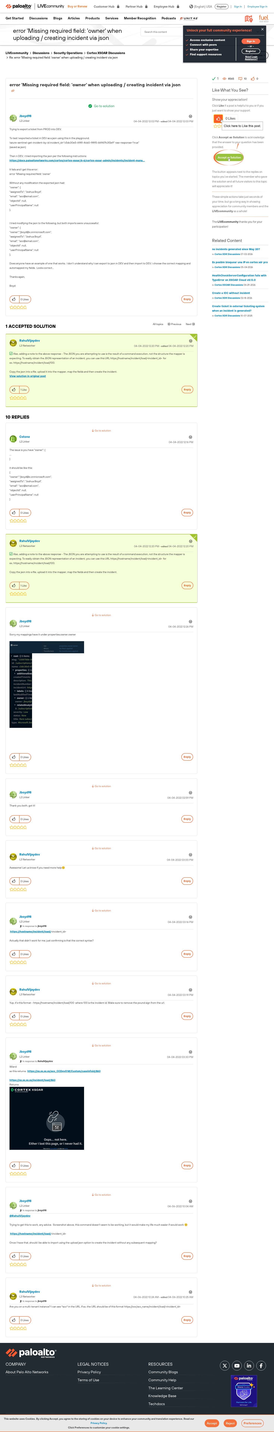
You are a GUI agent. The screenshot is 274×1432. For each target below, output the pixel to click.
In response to (34, 926)
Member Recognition (140, 18)
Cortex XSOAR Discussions (106, 53)
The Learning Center (165, 1388)
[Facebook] (261, 1365)
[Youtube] (237, 1365)
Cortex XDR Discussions (227, 254)
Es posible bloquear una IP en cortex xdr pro (240, 262)
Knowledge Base (162, 1396)
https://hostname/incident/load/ (30, 931)
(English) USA (203, 6)
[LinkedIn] (249, 1365)
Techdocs (156, 1404)
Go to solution (104, 106)
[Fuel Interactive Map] (248, 19)
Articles (74, 18)
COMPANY (16, 1364)
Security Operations (68, 53)
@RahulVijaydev (20, 1215)
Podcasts (169, 18)
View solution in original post (28, 376)
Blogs (57, 18)
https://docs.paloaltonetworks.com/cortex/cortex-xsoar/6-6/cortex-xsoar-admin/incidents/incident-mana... (77, 160)
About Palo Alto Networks (27, 1372)
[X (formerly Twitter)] (225, 1365)
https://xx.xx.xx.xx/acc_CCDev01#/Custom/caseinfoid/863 (63, 1071)
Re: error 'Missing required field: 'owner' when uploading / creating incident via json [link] (63, 57)
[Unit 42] (189, 18)
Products (92, 18)
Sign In (238, 6)
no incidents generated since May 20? (236, 249)
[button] (212, 1423)
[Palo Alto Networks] (41, 1353)
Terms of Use (88, 1380)
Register (221, 6)
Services (111, 18)
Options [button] (190, 116)
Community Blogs (163, 1372)
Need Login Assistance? (251, 58)
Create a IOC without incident (231, 293)
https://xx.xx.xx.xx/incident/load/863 (32, 1080)
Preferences (253, 1423)
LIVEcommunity (17, 53)
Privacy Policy (99, 1423)
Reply (187, 299)
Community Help (162, 1380)
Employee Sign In (257, 6)
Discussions (38, 18)
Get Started (15, 18)
